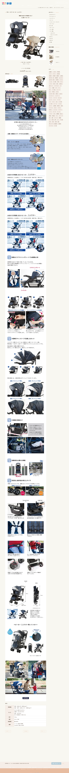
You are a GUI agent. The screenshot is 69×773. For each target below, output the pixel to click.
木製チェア (50, 109)
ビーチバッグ (56, 117)
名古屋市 (59, 123)
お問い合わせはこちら (60, 2)
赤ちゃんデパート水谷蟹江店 (53, 123)
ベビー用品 (51, 31)
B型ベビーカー (51, 85)
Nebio (56, 101)
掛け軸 (51, 42)
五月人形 (51, 40)
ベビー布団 (51, 29)
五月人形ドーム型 (51, 77)
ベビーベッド (52, 27)
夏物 (58, 121)
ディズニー (54, 73)
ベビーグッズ (51, 125)
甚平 (55, 119)
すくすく (61, 81)
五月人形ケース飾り (52, 79)
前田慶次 (50, 71)
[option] (26, 81)
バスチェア (50, 113)
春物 (56, 121)
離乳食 (50, 115)
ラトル (57, 115)
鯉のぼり (57, 93)
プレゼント (59, 107)
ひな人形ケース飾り (52, 93)
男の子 (53, 121)
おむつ (50, 91)
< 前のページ (8, 731)
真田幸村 (58, 75)
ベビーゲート (60, 109)
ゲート (59, 87)
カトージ (54, 99)
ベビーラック (55, 97)
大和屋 (53, 87)
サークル (50, 111)
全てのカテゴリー (53, 14)
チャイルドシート (53, 16)
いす (60, 85)
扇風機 (60, 117)
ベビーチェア (52, 23)
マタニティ (50, 105)
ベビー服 (55, 125)
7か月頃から (60, 83)
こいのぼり (54, 71)
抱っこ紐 (51, 25)
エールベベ (50, 99)
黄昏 (57, 83)
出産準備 (54, 105)
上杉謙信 (61, 75)
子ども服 (61, 119)
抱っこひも (59, 97)
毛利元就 (58, 73)
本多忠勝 (54, 75)
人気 (49, 119)
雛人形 (54, 83)
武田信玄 (50, 75)
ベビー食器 (54, 81)
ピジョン (53, 101)
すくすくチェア (56, 85)
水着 (52, 117)
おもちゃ (51, 36)
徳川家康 (57, 79)
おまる (54, 113)
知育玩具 (58, 105)
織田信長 (56, 77)
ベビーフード (58, 89)
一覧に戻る (25, 731)
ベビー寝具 (60, 101)
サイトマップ (45, 769)
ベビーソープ (61, 115)
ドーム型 (50, 81)
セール (58, 119)
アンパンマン (51, 107)
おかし (50, 89)
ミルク (56, 87)
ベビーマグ (54, 111)
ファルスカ (59, 103)
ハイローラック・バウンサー (55, 22)
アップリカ (58, 99)
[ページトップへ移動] (63, 764)
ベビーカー (51, 20)
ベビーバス (58, 111)
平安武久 (53, 91)
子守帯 (58, 81)
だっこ (50, 87)
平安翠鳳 (58, 71)
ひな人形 (51, 38)
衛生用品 (53, 115)
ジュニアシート (52, 18)
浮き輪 (52, 119)
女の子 (50, 121)
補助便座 (58, 113)
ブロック (50, 73)
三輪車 (62, 105)
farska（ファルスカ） (54, 34)
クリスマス (61, 79)
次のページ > (43, 731)
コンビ (50, 101)
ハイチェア (50, 83)
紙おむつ (61, 113)
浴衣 (49, 117)
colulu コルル (53, 33)
